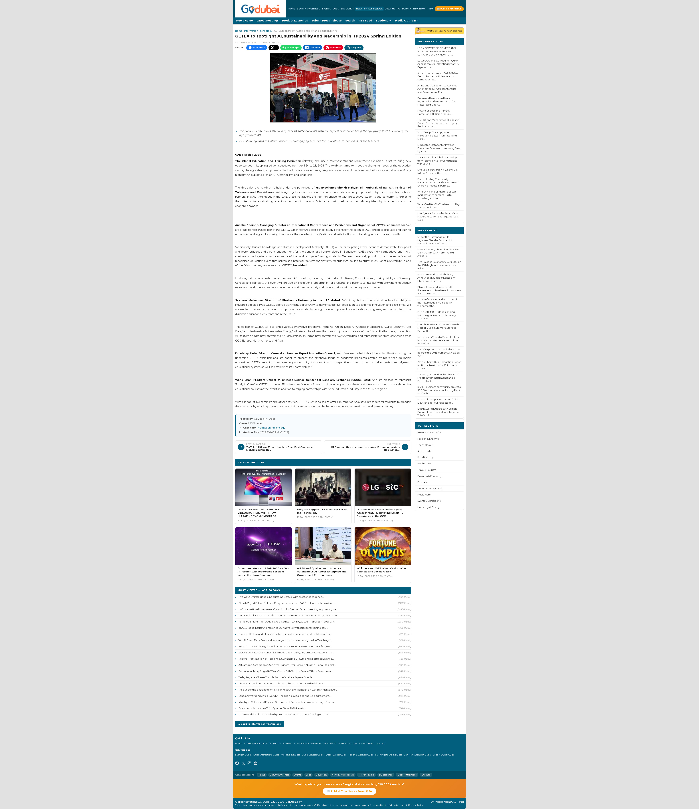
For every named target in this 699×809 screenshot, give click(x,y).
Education (347, 8)
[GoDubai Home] (260, 8)
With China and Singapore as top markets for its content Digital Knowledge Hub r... (436, 195)
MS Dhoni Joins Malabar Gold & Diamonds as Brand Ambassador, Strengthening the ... (288, 615)
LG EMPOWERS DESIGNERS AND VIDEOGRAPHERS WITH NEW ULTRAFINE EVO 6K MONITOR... (436, 51)
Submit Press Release (326, 20)
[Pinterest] (255, 764)
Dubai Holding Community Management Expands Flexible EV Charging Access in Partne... (437, 182)
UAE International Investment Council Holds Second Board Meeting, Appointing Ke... (288, 609)
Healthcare (424, 494)
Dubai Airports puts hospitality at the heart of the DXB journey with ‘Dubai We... (438, 352)
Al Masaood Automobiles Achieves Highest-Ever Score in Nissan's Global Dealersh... (287, 664)
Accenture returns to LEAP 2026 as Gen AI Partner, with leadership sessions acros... (437, 76)
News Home (244, 20)
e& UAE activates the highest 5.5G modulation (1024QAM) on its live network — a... (286, 652)
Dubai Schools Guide (312, 754)
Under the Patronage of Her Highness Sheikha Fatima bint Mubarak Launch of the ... (434, 240)
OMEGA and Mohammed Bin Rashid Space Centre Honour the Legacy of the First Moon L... (438, 123)
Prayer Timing (366, 743)
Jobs (336, 8)
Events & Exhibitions (429, 500)
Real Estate (424, 463)
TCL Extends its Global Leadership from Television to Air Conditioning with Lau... (284, 714)
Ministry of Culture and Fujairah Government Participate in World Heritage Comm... (286, 702)
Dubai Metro (392, 8)
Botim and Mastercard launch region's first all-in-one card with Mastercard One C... (436, 101)
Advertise (316, 743)
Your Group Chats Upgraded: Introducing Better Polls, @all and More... (437, 135)
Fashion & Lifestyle (428, 438)
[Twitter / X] (243, 764)
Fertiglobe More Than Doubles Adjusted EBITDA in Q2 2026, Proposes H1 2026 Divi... (287, 621)
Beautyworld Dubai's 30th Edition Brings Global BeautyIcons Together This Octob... (438, 412)
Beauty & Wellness (308, 8)
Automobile (424, 451)
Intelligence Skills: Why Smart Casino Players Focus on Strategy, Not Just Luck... (438, 216)
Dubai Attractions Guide (266, 754)
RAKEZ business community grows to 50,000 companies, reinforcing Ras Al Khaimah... (439, 390)
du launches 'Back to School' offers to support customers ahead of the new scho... (438, 340)
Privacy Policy (301, 743)
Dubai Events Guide (335, 754)
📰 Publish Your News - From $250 (349, 791)
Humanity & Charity (428, 507)
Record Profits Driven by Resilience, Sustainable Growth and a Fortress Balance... (286, 658)
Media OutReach (406, 20)
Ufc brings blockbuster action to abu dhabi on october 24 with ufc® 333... (281, 683)
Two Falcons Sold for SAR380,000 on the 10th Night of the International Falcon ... (439, 265)
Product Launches (295, 20)
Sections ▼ (383, 20)
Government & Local (429, 488)
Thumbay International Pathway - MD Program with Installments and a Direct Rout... (439, 377)
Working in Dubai (290, 754)
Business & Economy (429, 476)
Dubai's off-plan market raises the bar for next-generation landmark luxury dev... (285, 633)
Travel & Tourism (426, 470)
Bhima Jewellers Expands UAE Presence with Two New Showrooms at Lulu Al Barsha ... (439, 290)
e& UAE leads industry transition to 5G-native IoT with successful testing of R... (283, 627)
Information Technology (258, 30)
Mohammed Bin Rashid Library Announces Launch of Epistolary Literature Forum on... (436, 277)
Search (350, 20)
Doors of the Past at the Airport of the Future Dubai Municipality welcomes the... (437, 302)
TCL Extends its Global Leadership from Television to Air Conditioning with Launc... (437, 160)
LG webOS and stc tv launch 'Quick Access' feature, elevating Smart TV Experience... (438, 64)
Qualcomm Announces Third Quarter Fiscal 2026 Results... (272, 708)
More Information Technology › (386, 462)
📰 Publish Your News (449, 8)
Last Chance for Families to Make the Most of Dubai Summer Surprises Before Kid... (438, 327)
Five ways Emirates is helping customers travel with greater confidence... (281, 596)
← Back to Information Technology (259, 724)
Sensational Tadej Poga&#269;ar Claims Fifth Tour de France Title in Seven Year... (285, 671)
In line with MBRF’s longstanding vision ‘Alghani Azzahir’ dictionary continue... (436, 315)
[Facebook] (237, 764)
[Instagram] (249, 764)
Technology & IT (426, 445)
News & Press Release (369, 8)
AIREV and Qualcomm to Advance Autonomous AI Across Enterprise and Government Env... (437, 89)
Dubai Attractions (414, 8)
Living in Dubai (243, 754)
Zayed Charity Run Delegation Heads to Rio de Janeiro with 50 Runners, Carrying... (439, 365)
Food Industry (425, 457)
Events (326, 8)
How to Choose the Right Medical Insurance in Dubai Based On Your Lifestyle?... (285, 646)
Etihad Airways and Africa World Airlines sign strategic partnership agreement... (284, 695)
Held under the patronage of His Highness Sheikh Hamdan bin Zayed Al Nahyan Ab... (287, 689)
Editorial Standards (257, 743)
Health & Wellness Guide (360, 754)
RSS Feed (365, 20)
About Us (240, 743)
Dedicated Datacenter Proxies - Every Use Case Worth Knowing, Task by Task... (438, 148)
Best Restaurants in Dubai (417, 754)
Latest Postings (267, 20)
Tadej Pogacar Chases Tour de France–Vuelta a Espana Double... (276, 677)
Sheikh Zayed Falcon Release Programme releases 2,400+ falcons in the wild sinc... (287, 603)
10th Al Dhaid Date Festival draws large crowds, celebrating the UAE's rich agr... (284, 640)
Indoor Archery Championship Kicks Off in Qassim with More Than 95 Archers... (438, 252)
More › (456, 41)
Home (292, 8)
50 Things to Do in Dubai (388, 754)
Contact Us (275, 743)
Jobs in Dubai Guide (443, 754)
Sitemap (380, 743)
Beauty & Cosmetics (429, 432)
